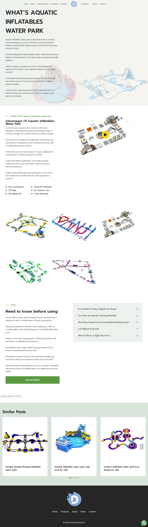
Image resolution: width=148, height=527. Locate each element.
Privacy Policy (43, 4)
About (94, 4)
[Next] (142, 447)
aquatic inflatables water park (11, 396)
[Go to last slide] (6, 447)
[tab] (69, 477)
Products (54, 4)
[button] (105, 135)
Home (26, 4)
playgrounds (22, 42)
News (33, 4)
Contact (63, 4)
